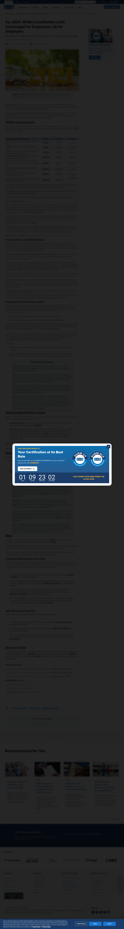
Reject (95, 923)
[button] (27, 468)
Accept (110, 923)
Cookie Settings (81, 923)
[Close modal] (108, 446)
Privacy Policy (47, 926)
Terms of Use (36, 926)
